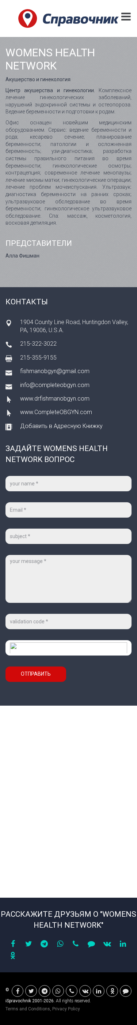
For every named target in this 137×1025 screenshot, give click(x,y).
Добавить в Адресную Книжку (61, 426)
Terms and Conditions (27, 1008)
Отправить (36, 674)
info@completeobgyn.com (55, 385)
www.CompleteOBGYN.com (56, 412)
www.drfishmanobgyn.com (55, 398)
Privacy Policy (66, 1008)
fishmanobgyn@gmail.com (55, 371)
